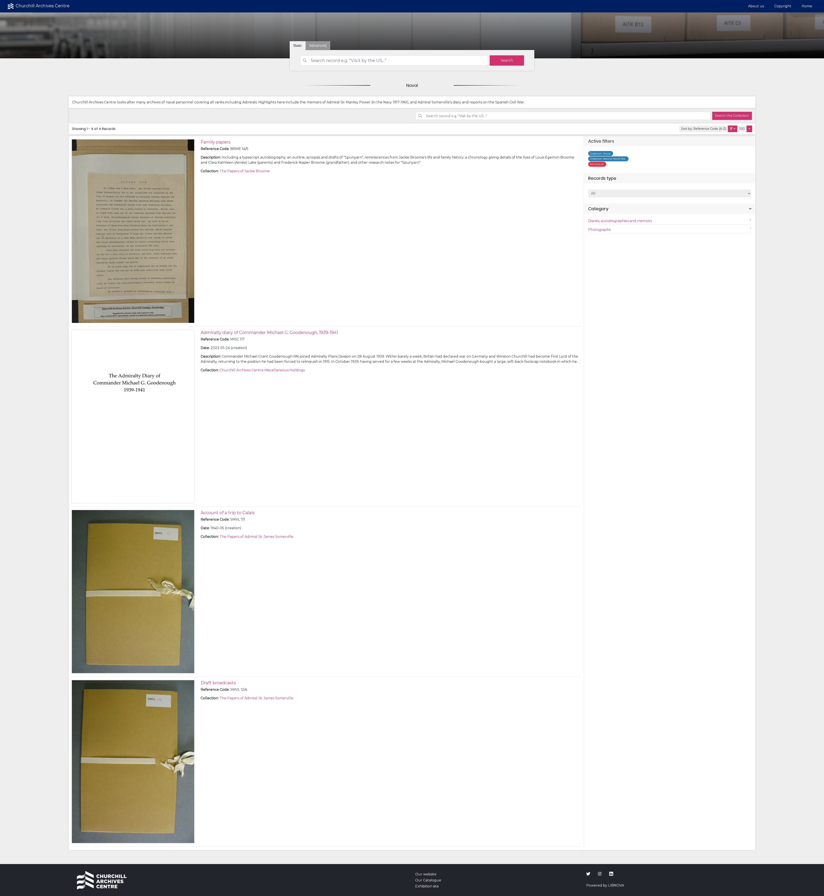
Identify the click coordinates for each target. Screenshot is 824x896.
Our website (425, 874)
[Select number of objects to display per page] (749, 128)
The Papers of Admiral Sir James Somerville (256, 537)
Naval (601, 153)
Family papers (215, 142)
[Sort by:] (732, 128)
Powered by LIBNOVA (605, 885)
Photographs (669, 229)
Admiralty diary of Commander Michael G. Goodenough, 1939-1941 (269, 332)
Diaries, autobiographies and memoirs (669, 220)
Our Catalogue (428, 880)
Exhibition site (427, 886)
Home (807, 6)
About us (756, 6)
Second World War (608, 158)
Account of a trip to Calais (228, 512)
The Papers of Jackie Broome (245, 171)
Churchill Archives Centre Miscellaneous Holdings (262, 370)
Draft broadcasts (218, 682)
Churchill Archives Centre (42, 5)
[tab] (318, 45)
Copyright (782, 6)
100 (742, 129)
